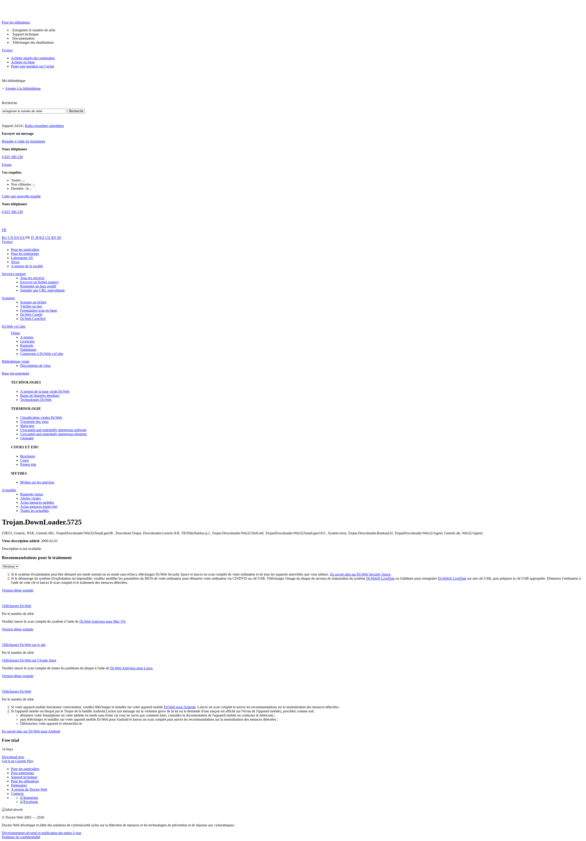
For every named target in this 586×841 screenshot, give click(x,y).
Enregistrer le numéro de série (33, 30)
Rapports (26, 345)
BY (54, 238)
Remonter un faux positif (38, 286)
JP (37, 238)
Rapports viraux (31, 494)
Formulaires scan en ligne (38, 310)
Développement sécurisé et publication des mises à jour (41, 833)
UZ (48, 238)
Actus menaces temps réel (38, 506)
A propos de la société (27, 266)
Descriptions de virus (35, 366)
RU (5, 238)
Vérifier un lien (31, 306)
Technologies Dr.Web (36, 400)
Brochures (27, 456)
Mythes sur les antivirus (37, 482)
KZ (42, 238)
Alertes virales (30, 498)
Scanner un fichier (33, 302)
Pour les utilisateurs (25, 781)
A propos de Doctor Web (29, 789)
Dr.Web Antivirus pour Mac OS (102, 621)
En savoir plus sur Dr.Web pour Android (31, 731)
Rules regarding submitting (44, 126)
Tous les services (32, 278)
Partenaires (19, 785)
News (15, 262)
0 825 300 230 (12, 157)
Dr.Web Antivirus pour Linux (131, 668)
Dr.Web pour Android (179, 707)
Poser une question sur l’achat (32, 66)
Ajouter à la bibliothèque (23, 88)
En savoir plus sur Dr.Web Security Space (360, 574)
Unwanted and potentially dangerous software (53, 430)
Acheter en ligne (23, 62)
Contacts (17, 793)
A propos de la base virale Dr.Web (45, 391)
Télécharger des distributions (33, 42)
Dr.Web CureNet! (33, 319)
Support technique (25, 34)
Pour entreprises (22, 773)
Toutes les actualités (34, 511)
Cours (24, 460)
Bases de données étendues (39, 396)
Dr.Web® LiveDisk (380, 578)
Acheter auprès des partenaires (33, 58)
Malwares (27, 426)
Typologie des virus (34, 422)
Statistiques (28, 350)
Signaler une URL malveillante (42, 290)
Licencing (27, 341)
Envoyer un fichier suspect (39, 282)
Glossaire (27, 438)
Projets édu (28, 464)
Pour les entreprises (25, 254)
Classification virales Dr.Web (41, 417)
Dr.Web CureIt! (31, 314)
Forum (6, 165)
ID (59, 238)
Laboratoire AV (22, 258)
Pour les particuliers (25, 249)
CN (11, 238)
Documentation (23, 38)
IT (33, 238)
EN (17, 238)
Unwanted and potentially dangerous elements (53, 434)
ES (22, 238)
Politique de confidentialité (21, 837)
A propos (26, 337)
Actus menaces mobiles (37, 502)
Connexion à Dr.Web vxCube (41, 354)
